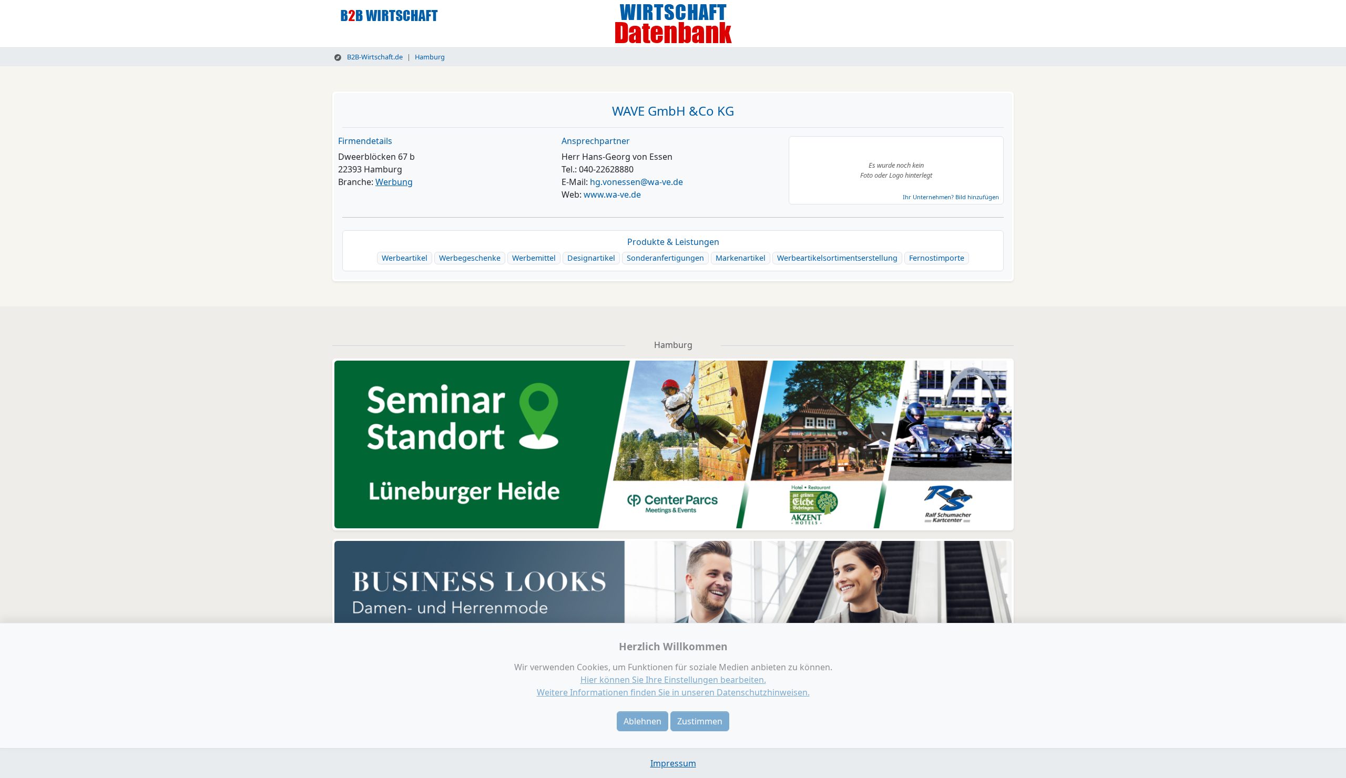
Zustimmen (699, 721)
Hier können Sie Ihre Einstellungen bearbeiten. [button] (673, 679)
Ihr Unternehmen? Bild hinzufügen (951, 197)
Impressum (673, 763)
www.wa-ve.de (612, 194)
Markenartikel (741, 258)
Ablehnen (642, 721)
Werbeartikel (404, 258)
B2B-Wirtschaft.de (374, 57)
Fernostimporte (936, 258)
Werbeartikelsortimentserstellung (837, 258)
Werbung (394, 182)
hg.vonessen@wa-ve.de (636, 182)
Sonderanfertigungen (665, 258)
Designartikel (591, 258)
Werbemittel (534, 258)
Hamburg (430, 57)
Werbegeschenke (470, 258)
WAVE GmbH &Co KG (673, 110)
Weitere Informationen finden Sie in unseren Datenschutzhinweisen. (673, 692)
